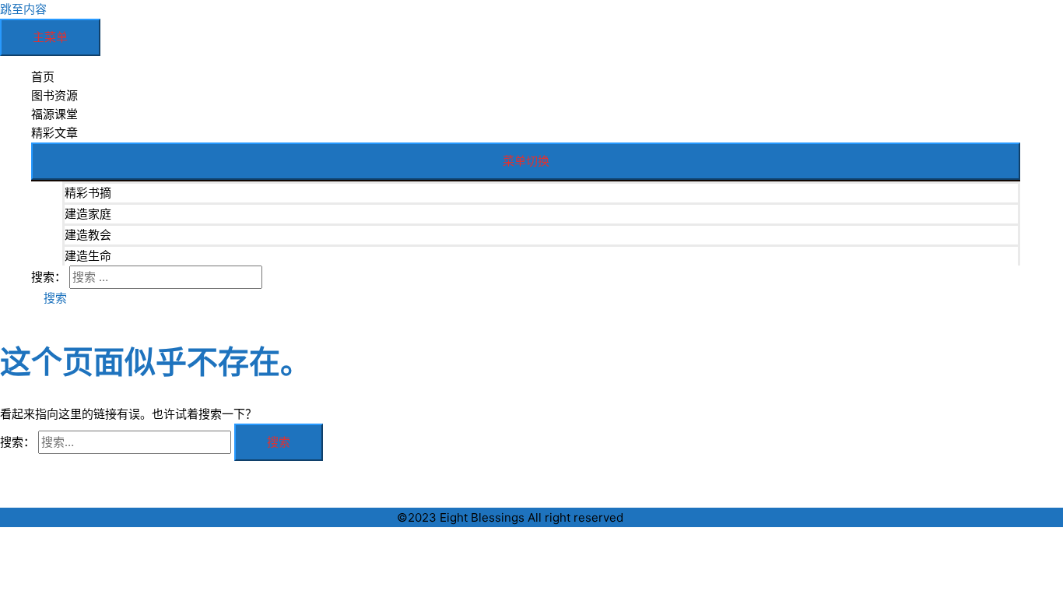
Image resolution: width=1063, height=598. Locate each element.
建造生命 (88, 255)
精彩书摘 (88, 192)
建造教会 (88, 234)
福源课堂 (54, 114)
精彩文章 (54, 132)
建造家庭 (88, 213)
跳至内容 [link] (23, 9)
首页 (42, 76)
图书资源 (54, 95)
